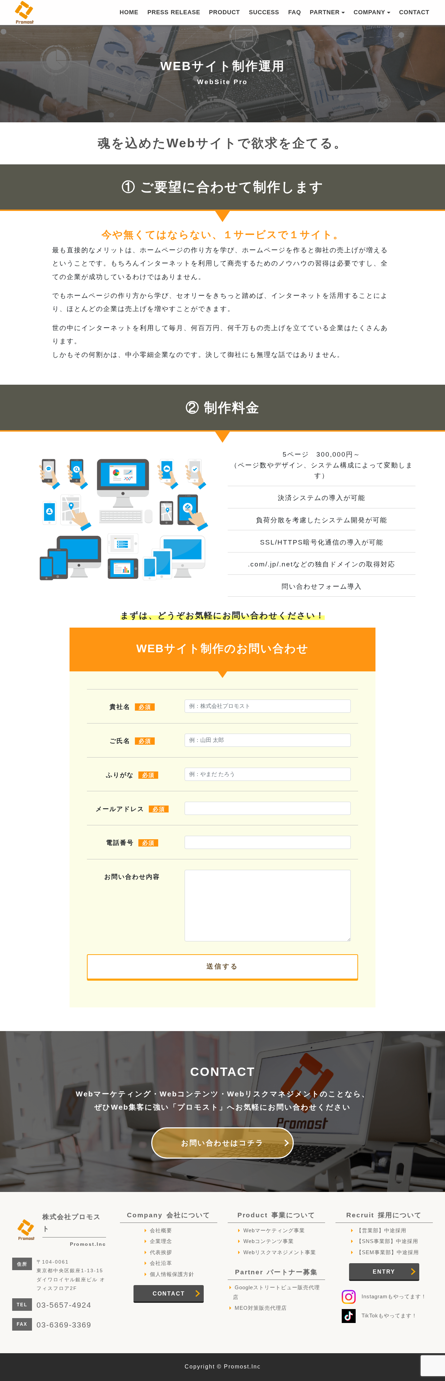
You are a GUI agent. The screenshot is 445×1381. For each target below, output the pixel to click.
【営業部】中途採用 (381, 1230)
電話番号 (130, 842)
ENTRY (384, 1272)
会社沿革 (161, 1263)
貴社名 (130, 706)
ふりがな (130, 774)
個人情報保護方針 (172, 1274)
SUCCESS (264, 12)
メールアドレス (130, 809)
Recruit (384, 1215)
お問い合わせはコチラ (222, 1143)
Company (168, 1215)
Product (276, 1215)
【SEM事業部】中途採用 (387, 1252)
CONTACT (414, 12)
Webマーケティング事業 (274, 1230)
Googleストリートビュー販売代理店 (276, 1292)
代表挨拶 (161, 1252)
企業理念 (161, 1241)
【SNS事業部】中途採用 (387, 1241)
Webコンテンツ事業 (268, 1241)
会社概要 (161, 1230)
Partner (276, 1272)
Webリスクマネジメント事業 (279, 1252)
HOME (129, 12)
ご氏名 (130, 740)
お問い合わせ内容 (132, 876)
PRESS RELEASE (173, 12)
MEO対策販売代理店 (261, 1308)
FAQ (294, 12)
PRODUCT (224, 12)
